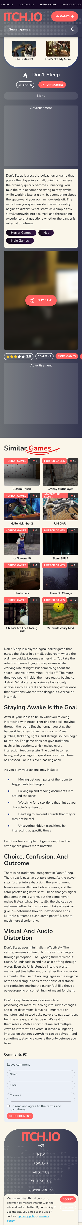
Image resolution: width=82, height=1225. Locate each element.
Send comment (20, 1116)
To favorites (54, 85)
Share (27, 85)
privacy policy (27, 1216)
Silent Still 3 (60, 558)
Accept (67, 1199)
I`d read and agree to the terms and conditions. (36, 1108)
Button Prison (22, 488)
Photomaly (22, 593)
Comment (44, 356)
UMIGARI (60, 523)
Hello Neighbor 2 (22, 523)
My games (62, 16)
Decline (68, 1207)
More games (67, 356)
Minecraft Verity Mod (60, 628)
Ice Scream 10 (22, 558)
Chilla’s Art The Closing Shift (21, 630)
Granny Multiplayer (60, 488)
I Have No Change (60, 593)
